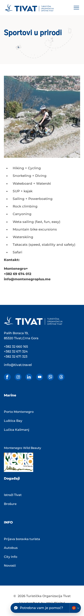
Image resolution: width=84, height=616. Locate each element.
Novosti (10, 565)
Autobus (11, 548)
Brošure (10, 504)
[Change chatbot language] (75, 608)
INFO (8, 522)
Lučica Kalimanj (16, 430)
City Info (10, 557)
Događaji (12, 478)
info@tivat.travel (18, 365)
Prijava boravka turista (22, 539)
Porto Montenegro (19, 412)
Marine (10, 395)
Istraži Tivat (13, 495)
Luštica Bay (13, 421)
